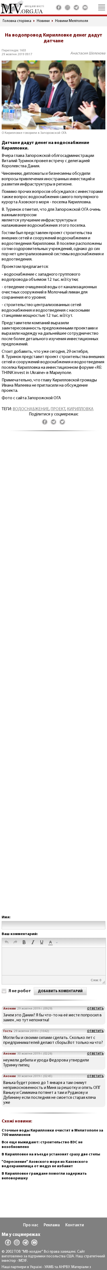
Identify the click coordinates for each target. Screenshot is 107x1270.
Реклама (52, 1225)
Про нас (30, 1225)
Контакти (74, 1225)
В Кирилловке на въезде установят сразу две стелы (51, 1154)
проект (57, 409)
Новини (43, 21)
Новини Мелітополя (71, 21)
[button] (6, 943)
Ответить (95, 1008)
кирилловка (80, 409)
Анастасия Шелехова (87, 53)
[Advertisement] (53, 678)
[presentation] (6, 943)
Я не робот (20, 991)
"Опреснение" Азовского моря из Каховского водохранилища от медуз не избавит (45, 1164)
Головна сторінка (17, 21)
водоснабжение (31, 409)
